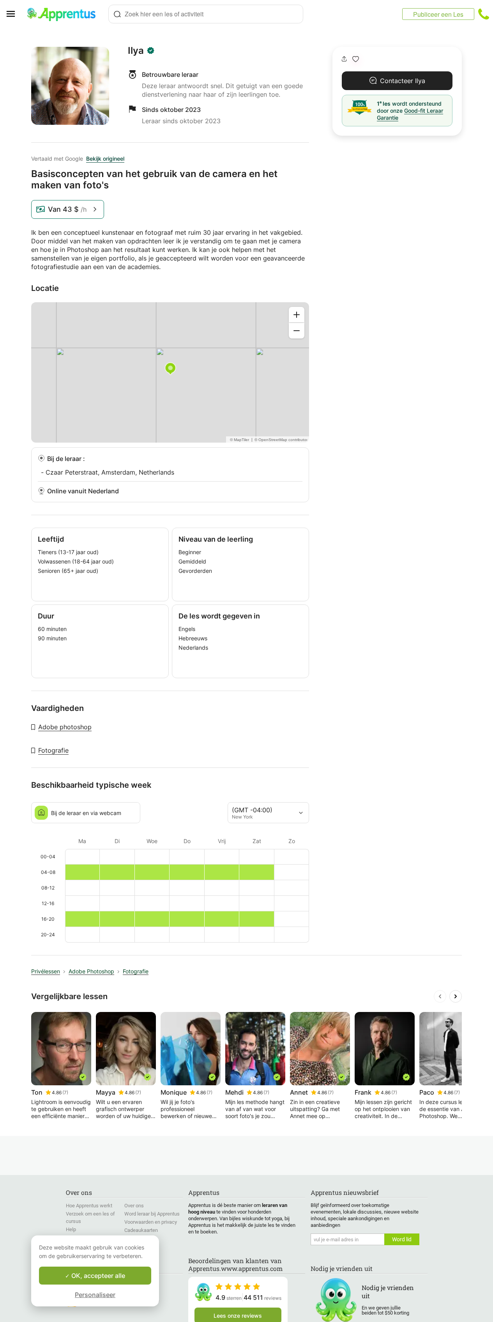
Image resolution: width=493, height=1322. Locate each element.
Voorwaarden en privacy (150, 1222)
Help (71, 1229)
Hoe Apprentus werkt (89, 1206)
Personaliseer (95, 1295)
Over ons (134, 1206)
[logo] (64, 14)
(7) (65, 1092)
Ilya (136, 50)
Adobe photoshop (65, 727)
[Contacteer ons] (483, 14)
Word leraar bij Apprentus (152, 1214)
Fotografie (53, 750)
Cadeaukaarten (141, 1230)
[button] (355, 59)
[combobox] (205, 14)
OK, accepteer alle (97, 1275)
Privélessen (45, 971)
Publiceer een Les (438, 14)
